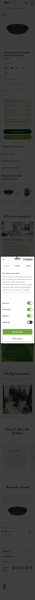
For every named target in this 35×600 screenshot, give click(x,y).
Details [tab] (17, 266)
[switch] (30, 309)
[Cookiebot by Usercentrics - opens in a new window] (25, 259)
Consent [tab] (6, 266)
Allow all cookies (17, 332)
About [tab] (29, 266)
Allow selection (17, 338)
